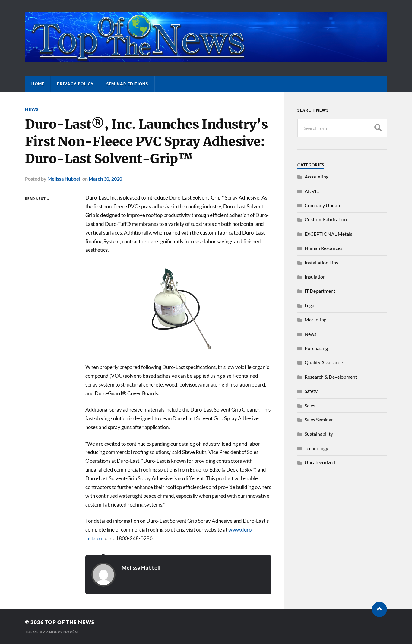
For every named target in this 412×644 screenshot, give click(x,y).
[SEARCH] (378, 128)
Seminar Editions (127, 83)
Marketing (315, 319)
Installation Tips (321, 262)
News (32, 109)
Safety (311, 391)
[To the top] (379, 609)
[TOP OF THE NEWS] (206, 59)
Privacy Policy (75, 83)
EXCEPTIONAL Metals (328, 234)
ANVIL (312, 191)
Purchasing (316, 348)
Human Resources (323, 248)
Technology (316, 448)
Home (37, 83)
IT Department (320, 291)
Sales (310, 405)
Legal (310, 305)
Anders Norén (62, 632)
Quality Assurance (324, 362)
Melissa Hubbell (64, 179)
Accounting (316, 176)
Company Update (323, 205)
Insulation (315, 276)
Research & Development (331, 377)
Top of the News (69, 622)
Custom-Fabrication (326, 219)
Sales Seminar (319, 419)
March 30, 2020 (105, 179)
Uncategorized (320, 462)
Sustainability (319, 434)
